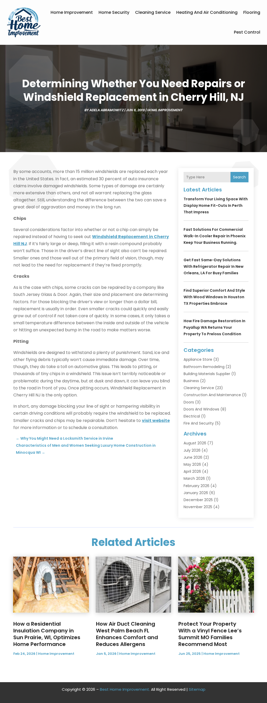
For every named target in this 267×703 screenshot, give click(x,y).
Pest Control (247, 32)
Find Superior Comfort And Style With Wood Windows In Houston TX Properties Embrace (214, 297)
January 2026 (196, 492)
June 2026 (193, 457)
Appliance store (198, 359)
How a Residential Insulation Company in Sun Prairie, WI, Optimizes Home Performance (46, 634)
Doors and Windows (201, 409)
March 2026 (194, 478)
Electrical (192, 416)
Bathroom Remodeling (204, 366)
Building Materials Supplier (207, 373)
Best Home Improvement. (125, 689)
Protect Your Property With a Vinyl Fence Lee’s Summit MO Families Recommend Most (210, 634)
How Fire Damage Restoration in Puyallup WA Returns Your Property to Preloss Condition (214, 327)
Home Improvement (72, 12)
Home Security (114, 12)
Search (239, 177)
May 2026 (192, 464)
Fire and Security (199, 423)
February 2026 (196, 485)
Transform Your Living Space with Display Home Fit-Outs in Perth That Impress (216, 205)
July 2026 (192, 450)
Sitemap (197, 689)
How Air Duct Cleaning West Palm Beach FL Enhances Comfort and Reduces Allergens (127, 634)
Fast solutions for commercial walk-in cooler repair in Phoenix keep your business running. (215, 236)
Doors (189, 402)
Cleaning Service (153, 12)
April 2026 (192, 471)
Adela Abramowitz (106, 110)
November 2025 (198, 506)
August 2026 (195, 443)
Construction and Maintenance (212, 394)
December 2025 (198, 499)
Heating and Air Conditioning (207, 12)
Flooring (251, 12)
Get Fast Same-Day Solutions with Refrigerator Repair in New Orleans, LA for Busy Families (214, 266)
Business (191, 380)
